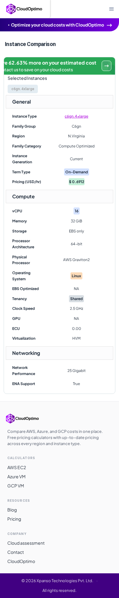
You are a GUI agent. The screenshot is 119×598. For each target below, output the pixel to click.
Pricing (14, 519)
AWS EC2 (16, 467)
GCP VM (15, 485)
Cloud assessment (26, 543)
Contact (15, 552)
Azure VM (16, 476)
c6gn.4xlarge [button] (22, 89)
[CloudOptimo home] (28, 418)
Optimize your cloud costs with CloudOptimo (57, 24)
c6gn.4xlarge (76, 116)
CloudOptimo (21, 561)
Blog (12, 509)
